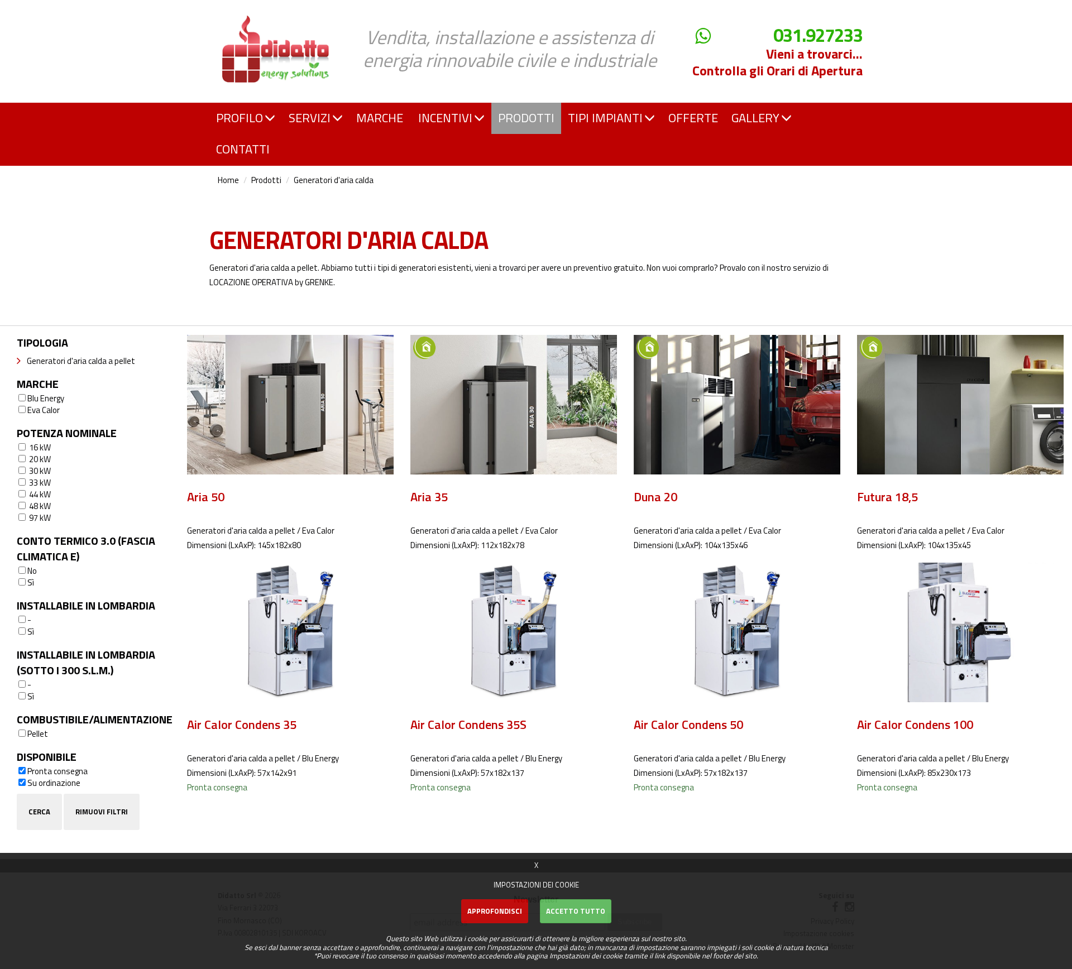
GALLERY (755, 117)
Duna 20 (655, 496)
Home (228, 180)
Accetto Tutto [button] (575, 911)
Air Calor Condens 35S (468, 724)
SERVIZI (310, 117)
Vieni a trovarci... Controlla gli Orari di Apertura (777, 62)
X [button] (536, 865)
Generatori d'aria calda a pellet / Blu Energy (263, 758)
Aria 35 (429, 496)
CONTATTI (243, 149)
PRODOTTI (526, 117)
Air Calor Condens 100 (915, 724)
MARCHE (379, 117)
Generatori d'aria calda (334, 180)
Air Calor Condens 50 (688, 724)
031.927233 (818, 35)
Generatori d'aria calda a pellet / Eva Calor (260, 530)
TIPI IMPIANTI (605, 117)
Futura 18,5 (887, 496)
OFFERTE (693, 117)
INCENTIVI (445, 117)
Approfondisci (494, 911)
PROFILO (239, 117)
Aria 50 (205, 496)
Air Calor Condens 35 (241, 724)
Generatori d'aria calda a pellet (81, 360)
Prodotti (266, 180)
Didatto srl (241, 10)
